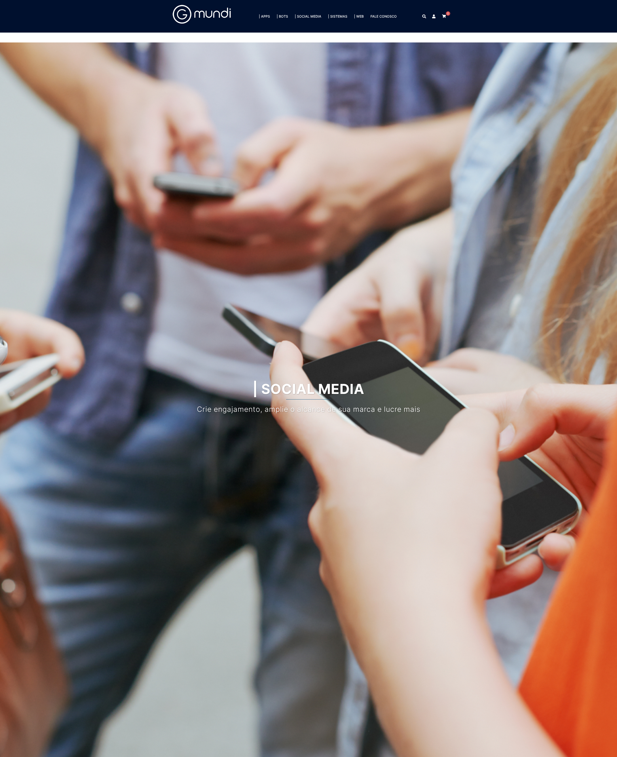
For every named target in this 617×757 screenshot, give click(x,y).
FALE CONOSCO (383, 16)
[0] (444, 16)
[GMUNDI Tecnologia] (202, 16)
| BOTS (282, 16)
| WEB (359, 16)
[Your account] (434, 16)
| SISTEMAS (337, 16)
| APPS (264, 16)
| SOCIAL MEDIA (308, 16)
